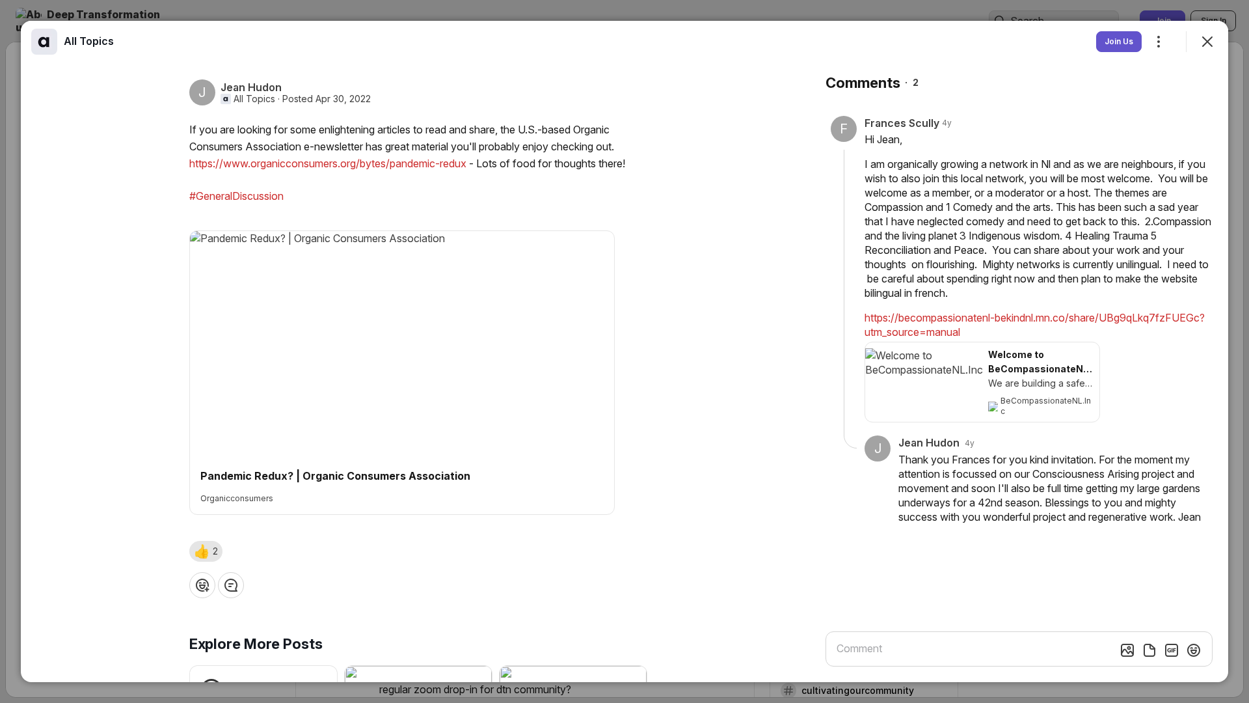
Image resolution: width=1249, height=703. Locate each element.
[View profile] (44, 42)
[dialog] (624, 351)
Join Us (1119, 41)
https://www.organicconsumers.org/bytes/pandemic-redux (327, 163)
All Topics (254, 99)
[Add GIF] (1171, 650)
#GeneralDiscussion (236, 195)
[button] (205, 551)
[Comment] (231, 585)
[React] (202, 585)
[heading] (89, 41)
